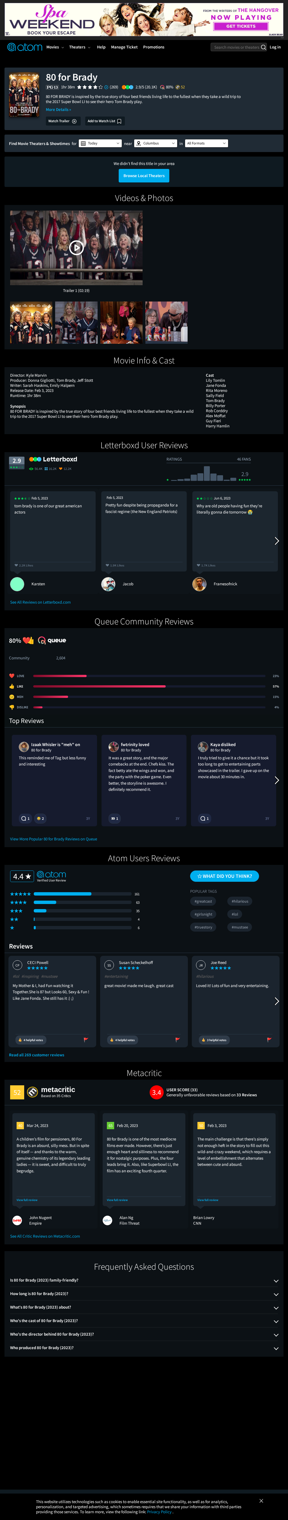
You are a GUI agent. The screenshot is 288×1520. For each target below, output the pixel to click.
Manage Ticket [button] (124, 47)
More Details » (58, 109)
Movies (52, 47)
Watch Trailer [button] (59, 121)
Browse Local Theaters (144, 175)
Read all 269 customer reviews (36, 1054)
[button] (100, 143)
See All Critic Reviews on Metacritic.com (45, 1236)
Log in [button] (275, 47)
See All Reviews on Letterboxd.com (40, 602)
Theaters (77, 47)
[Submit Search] (263, 47)
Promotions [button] (153, 47)
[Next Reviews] (276, 541)
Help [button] (101, 47)
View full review (27, 1200)
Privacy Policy (159, 1511)
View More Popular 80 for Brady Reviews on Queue (53, 839)
